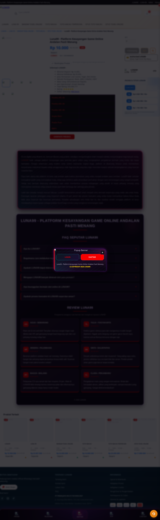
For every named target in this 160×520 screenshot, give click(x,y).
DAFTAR (92, 257)
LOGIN (68, 257)
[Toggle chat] (154, 513)
